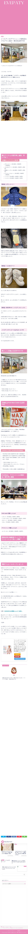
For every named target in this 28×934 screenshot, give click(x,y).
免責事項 (18, 930)
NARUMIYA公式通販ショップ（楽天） (13, 611)
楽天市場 (17, 656)
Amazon (17, 654)
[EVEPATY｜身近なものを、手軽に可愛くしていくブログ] (14, 4)
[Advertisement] (14, 19)
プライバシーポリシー (11, 930)
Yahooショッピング (19, 658)
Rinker (20, 652)
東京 (2, 36)
